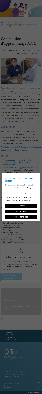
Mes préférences (21, 217)
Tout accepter (21, 206)
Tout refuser (21, 211)
